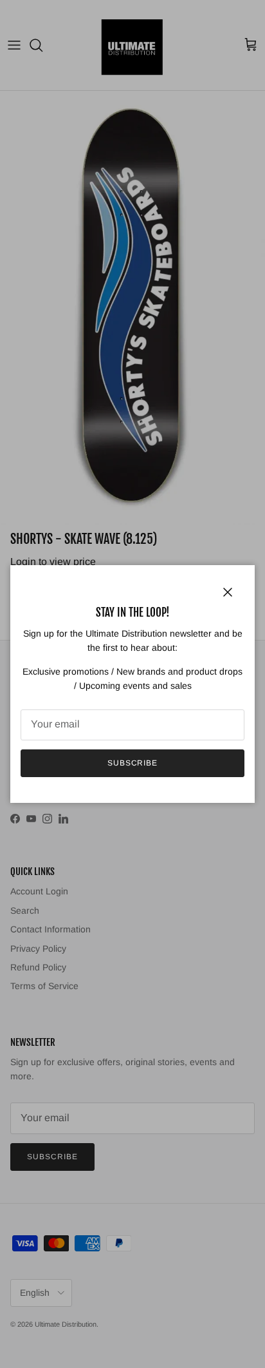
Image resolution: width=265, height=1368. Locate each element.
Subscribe (132, 762)
